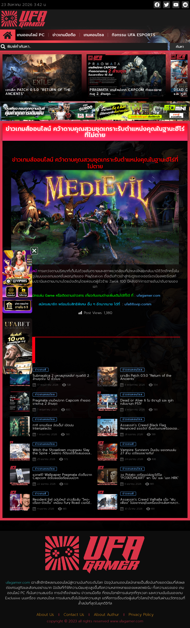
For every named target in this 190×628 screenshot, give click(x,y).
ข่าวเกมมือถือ (64, 35)
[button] (34, 251)
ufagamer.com (148, 295)
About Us (45, 614)
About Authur (106, 614)
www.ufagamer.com (126, 621)
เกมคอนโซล (94, 35)
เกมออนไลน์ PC (31, 35)
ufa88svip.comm (137, 304)
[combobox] (84, 47)
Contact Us (74, 614)
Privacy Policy (141, 614)
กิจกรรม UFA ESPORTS (133, 35)
